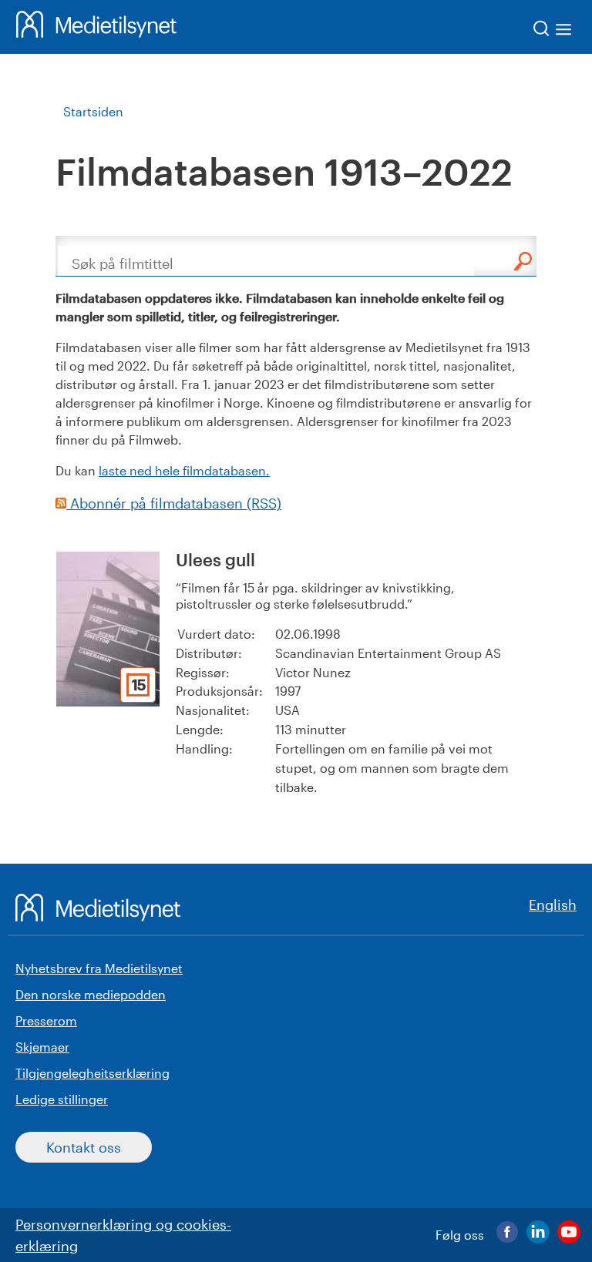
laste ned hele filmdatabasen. (184, 470)
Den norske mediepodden (90, 994)
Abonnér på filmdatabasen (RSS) (173, 503)
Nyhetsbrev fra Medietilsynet (99, 968)
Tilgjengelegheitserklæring (92, 1073)
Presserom (46, 1020)
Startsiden (93, 111)
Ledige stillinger (61, 1099)
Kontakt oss (83, 1147)
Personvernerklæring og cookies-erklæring (123, 1235)
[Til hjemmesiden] (96, 27)
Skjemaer (42, 1046)
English (553, 904)
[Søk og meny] (553, 31)
